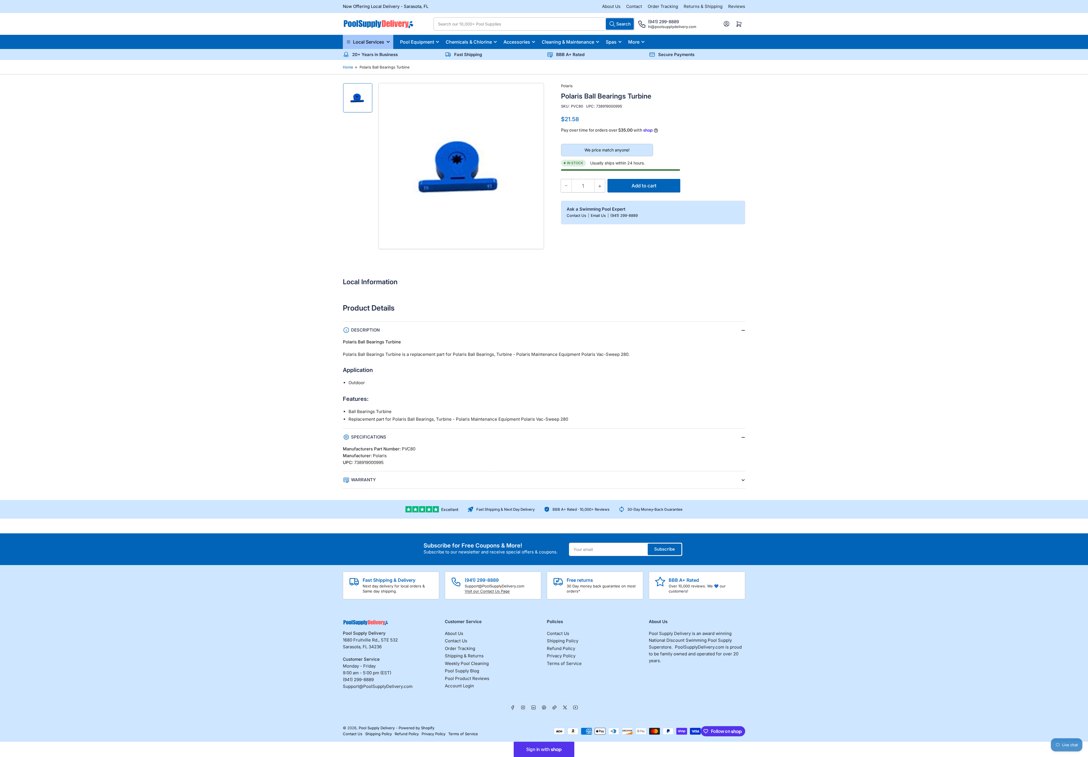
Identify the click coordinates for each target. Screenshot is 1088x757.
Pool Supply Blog (462, 670)
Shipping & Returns (464, 655)
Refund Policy (561, 648)
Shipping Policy (562, 640)
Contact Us (577, 215)
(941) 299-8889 (624, 215)
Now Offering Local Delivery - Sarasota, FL (385, 6)
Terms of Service (564, 663)
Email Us (599, 215)
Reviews (736, 6)
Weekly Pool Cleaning (467, 663)
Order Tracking (663, 6)
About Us (611, 6)
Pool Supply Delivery (377, 728)
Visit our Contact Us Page (487, 591)
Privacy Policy (561, 655)
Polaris (567, 86)
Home (348, 67)
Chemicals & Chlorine (469, 42)
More (633, 42)
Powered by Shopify (416, 728)
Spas (611, 42)
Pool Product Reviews (467, 678)
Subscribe (664, 549)
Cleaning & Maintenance (568, 42)
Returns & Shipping (703, 6)
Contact (634, 6)
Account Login (459, 685)
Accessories (516, 42)
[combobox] (534, 24)
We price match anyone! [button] (607, 149)
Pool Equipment (417, 42)
